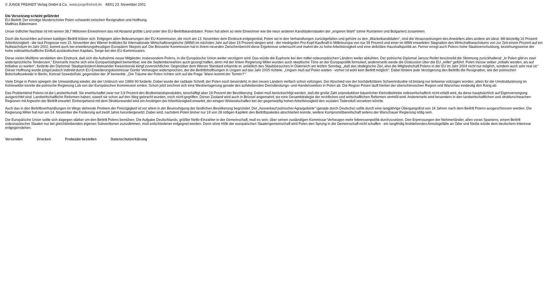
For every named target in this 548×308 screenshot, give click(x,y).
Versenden (14, 139)
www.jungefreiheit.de (85, 5)
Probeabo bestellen (80, 139)
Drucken (44, 139)
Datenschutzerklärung (129, 139)
